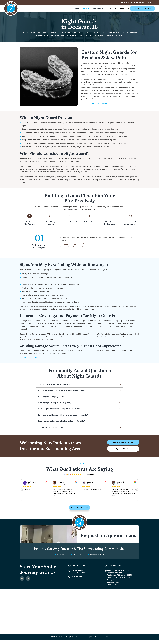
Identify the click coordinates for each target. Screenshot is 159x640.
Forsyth (100, 35)
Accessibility (104, 637)
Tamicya (61, 482)
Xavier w (90, 482)
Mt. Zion (92, 35)
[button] (79, 384)
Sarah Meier (121, 482)
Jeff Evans (32, 482)
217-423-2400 (41, 353)
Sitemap (86, 637)
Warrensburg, (114, 35)
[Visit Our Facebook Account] (22, 578)
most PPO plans (48, 334)
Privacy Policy (94, 637)
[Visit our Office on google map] (28, 578)
